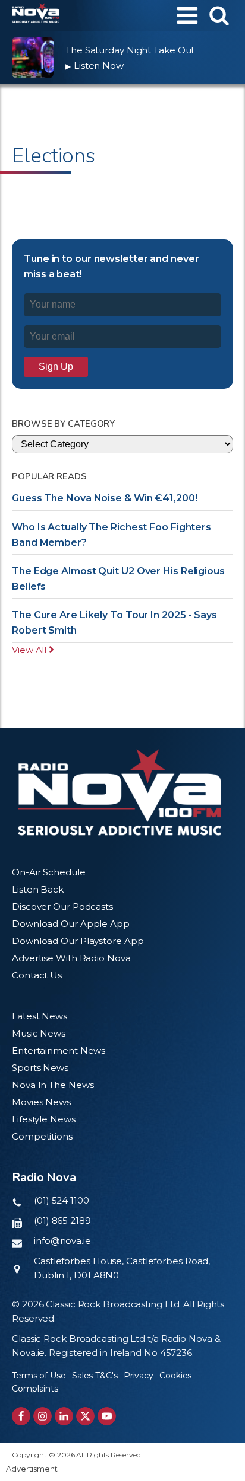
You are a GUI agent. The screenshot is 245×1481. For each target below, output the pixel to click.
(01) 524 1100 (61, 1200)
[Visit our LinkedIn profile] (64, 1416)
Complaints (35, 1388)
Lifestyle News (44, 1119)
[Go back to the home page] (35, 15)
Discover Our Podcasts (62, 906)
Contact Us (37, 975)
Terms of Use (39, 1375)
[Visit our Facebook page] (21, 1416)
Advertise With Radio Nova (71, 958)
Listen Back (38, 889)
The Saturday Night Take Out (129, 50)
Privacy (138, 1375)
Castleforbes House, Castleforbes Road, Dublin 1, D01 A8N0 (122, 1268)
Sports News (40, 1067)
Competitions (42, 1136)
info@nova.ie (62, 1240)
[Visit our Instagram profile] (42, 1416)
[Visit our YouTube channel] (107, 1416)
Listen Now (94, 65)
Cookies (175, 1375)
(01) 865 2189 (62, 1220)
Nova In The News (52, 1084)
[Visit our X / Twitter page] (85, 1416)
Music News (38, 1033)
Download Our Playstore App (77, 940)
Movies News (41, 1102)
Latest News (39, 1016)
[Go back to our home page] (119, 792)
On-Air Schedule (49, 872)
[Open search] (219, 15)
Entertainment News (58, 1050)
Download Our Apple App (71, 923)
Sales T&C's (95, 1375)
